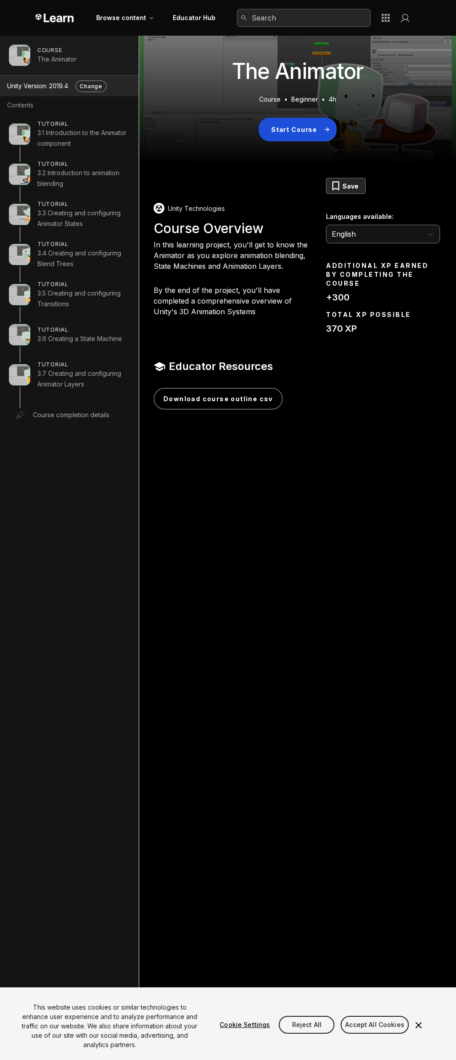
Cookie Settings (245, 1024)
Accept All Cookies (374, 1024)
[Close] (418, 1025)
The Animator (57, 59)
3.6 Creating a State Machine (79, 338)
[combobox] (303, 18)
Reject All (307, 1024)
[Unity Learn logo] (55, 18)
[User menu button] (405, 18)
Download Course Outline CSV (218, 399)
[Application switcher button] (386, 18)
